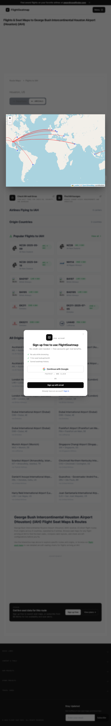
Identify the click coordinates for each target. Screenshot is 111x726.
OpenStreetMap (88, 185)
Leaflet (76, 185)
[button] (10, 118)
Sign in (66, 391)
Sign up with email (55, 385)
